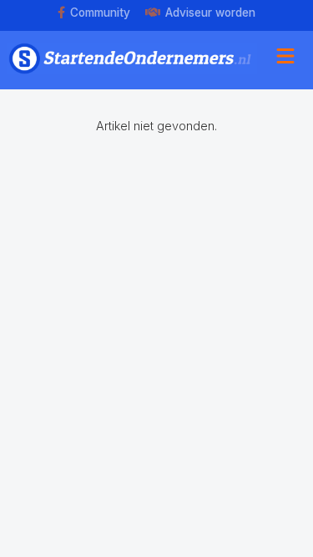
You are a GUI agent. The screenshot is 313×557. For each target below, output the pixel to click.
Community (100, 12)
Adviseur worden (210, 12)
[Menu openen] (285, 58)
